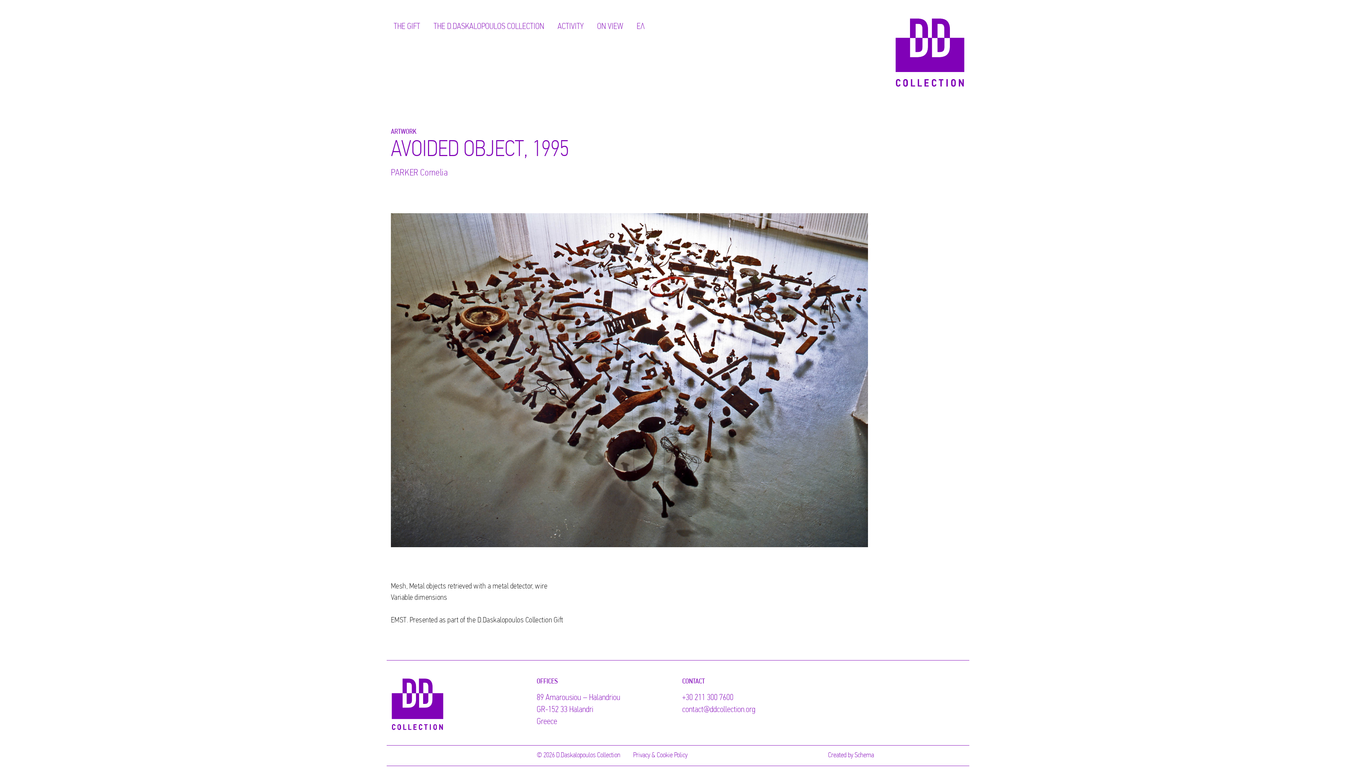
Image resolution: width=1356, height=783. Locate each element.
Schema (864, 755)
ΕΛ (641, 27)
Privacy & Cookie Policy (660, 755)
